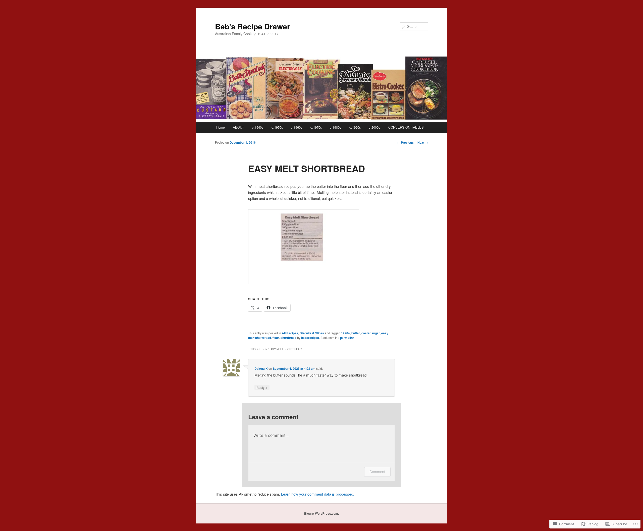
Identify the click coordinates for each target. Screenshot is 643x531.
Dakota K (261, 368)
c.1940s (257, 127)
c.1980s (335, 127)
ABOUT (238, 127)
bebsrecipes (310, 337)
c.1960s (296, 127)
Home (220, 127)
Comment (377, 471)
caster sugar (370, 333)
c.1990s (355, 127)
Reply (261, 387)
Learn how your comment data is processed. (317, 494)
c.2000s (374, 127)
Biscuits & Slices (312, 333)
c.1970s (316, 127)
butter (355, 333)
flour (276, 337)
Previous (405, 142)
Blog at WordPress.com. (321, 513)
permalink (347, 337)
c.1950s (277, 127)
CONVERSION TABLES (406, 127)
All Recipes (290, 333)
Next (422, 142)
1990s (345, 333)
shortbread (288, 337)
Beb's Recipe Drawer (252, 26)
